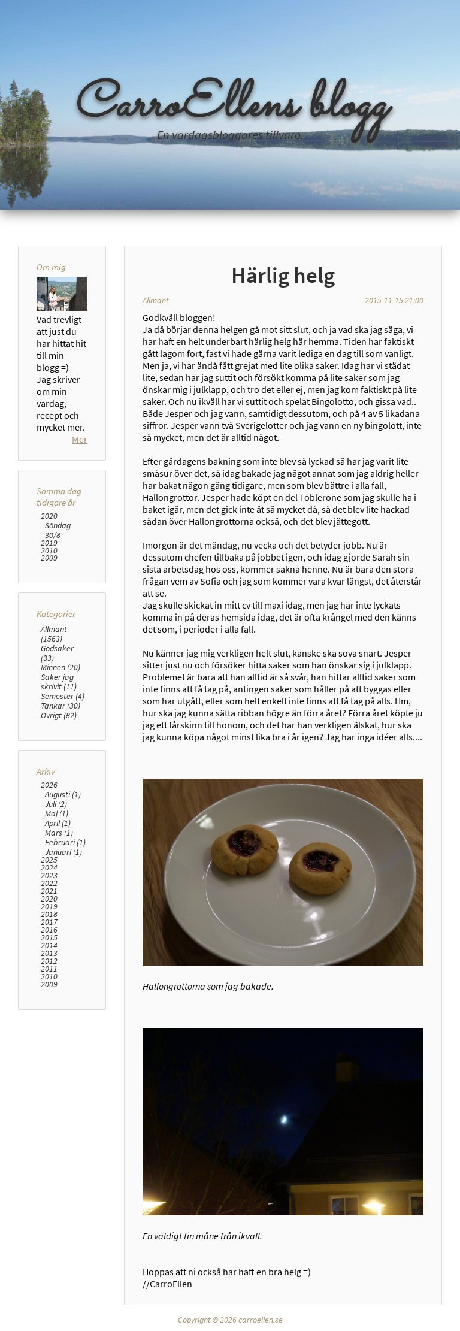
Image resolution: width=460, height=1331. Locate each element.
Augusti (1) (63, 794)
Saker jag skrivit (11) (59, 681)
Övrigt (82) (59, 715)
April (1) (58, 823)
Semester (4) (62, 696)
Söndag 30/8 (58, 530)
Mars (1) (59, 832)
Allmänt (156, 300)
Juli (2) (56, 803)
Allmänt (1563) (54, 634)
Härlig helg (283, 275)
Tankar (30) (60, 705)
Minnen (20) (60, 667)
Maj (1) (56, 813)
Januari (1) (63, 851)
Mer (79, 439)
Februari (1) (65, 842)
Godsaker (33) (57, 653)
